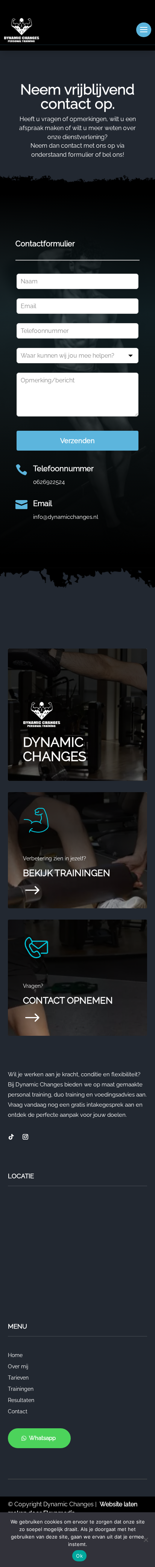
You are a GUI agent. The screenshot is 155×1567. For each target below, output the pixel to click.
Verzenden (77, 441)
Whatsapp (42, 1438)
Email (42, 503)
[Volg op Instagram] (25, 1137)
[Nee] (145, 1539)
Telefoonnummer (63, 468)
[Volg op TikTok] (11, 1137)
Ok (79, 1556)
